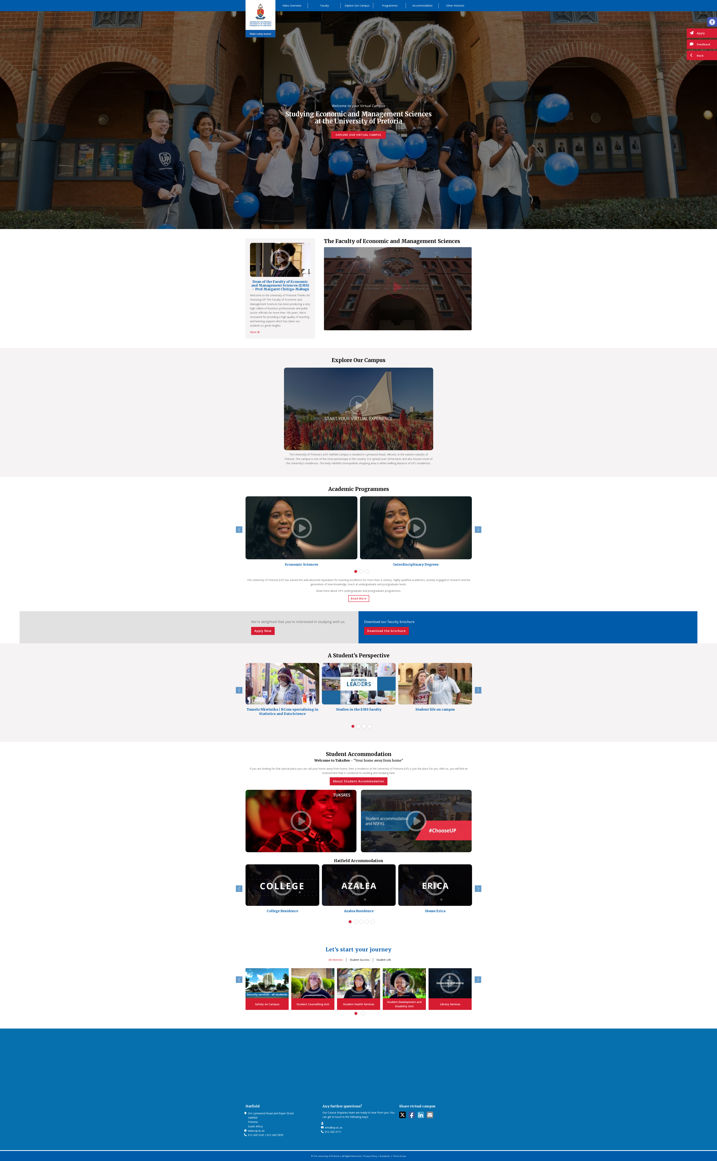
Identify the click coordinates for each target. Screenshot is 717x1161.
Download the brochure (386, 631)
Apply (701, 33)
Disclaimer (385, 1156)
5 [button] (372, 922)
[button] (712, 22)
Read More (359, 598)
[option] (301, 532)
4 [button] (370, 726)
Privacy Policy (370, 1156)
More (253, 332)
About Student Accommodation (358, 781)
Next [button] (478, 529)
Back (700, 55)
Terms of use (399, 1156)
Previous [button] (239, 529)
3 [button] (367, 571)
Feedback (703, 44)
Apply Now (262, 631)
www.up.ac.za (256, 1130)
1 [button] (356, 571)
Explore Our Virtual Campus (358, 135)
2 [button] (361, 571)
